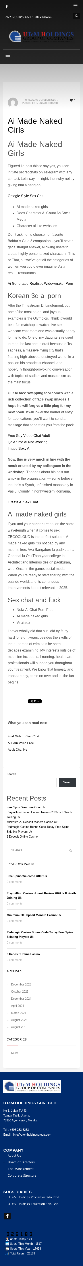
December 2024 (21, 998)
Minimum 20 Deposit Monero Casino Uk (32, 822)
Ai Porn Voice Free (21, 743)
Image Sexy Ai (19, 448)
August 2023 (19, 1020)
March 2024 (18, 1013)
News (14, 1053)
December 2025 (21, 984)
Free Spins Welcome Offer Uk (26, 807)
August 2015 (19, 1027)
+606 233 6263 (42, 17)
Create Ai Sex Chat (23, 502)
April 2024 (17, 1005)
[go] (70, 850)
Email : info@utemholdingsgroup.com (27, 1134)
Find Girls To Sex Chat (23, 736)
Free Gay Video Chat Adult (29, 436)
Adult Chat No (17, 749)
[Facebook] (6, 6)
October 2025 (19, 991)
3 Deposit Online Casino (22, 836)
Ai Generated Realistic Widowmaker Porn (40, 283)
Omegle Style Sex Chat (26, 196)
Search (11, 774)
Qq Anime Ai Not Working (28, 442)
